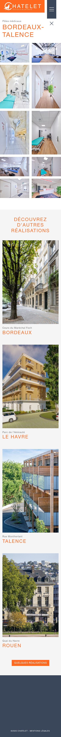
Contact (30, 713)
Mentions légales (40, 731)
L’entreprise (31, 697)
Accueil (30, 689)
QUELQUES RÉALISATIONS (30, 662)
